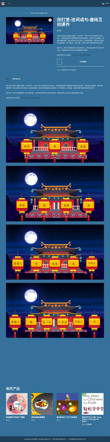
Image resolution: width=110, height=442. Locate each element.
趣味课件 (19, 13)
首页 (7, 13)
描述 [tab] (7, 79)
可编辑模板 (26, 13)
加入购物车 (83, 62)
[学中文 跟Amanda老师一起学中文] (3, 3)
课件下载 (12, 13)
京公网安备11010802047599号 (77, 439)
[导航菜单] (9, 3)
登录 (107, 3)
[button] (50, 20)
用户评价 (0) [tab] (16, 79)
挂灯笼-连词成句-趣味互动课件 (81, 55)
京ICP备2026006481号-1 (59, 439)
